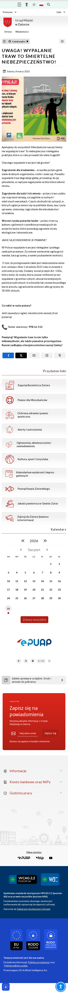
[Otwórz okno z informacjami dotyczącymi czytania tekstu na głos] (4, 41)
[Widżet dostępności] (27, 4)
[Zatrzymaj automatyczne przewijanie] (32, 661)
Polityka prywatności (39, 962)
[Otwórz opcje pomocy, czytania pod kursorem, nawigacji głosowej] (60, 986)
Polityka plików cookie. (16, 965)
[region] (34, 579)
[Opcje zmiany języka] (41, 4)
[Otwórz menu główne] (19, 4)
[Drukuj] (62, 41)
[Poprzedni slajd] (18, 661)
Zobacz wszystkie (34, 619)
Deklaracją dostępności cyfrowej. (34, 909)
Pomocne (7, 12)
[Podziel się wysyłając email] (34, 355)
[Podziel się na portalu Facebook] (8, 355)
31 (8, 608)
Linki (59, 12)
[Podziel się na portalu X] (21, 355)
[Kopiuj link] (60, 355)
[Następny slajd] (25, 661)
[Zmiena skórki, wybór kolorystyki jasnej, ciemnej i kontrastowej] (34, 4)
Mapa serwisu (34, 852)
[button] (24, 858)
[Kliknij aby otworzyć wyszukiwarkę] (49, 4)
